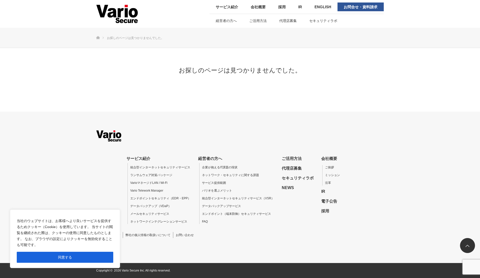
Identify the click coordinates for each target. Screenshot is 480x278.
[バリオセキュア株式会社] (128, 13)
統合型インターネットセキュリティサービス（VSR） (238, 198)
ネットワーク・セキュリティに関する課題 (230, 175)
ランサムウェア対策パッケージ (151, 175)
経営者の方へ (226, 21)
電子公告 (329, 201)
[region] (65, 239)
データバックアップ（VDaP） (150, 206)
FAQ (205, 221)
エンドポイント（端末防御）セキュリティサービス (236, 214)
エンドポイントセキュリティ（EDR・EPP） (160, 198)
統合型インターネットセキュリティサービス (160, 167)
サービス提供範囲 (214, 183)
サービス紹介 (227, 7)
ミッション (332, 175)
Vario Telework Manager (146, 190)
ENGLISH (322, 7)
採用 (282, 7)
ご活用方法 (258, 21)
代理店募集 (288, 21)
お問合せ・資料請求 (361, 7)
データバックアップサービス (221, 206)
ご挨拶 (329, 167)
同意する (65, 257)
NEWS (288, 188)
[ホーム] (98, 29)
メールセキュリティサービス (149, 214)
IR (300, 7)
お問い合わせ (185, 235)
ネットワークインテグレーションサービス (158, 221)
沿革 (328, 183)
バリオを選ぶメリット (217, 190)
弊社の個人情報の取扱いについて (148, 235)
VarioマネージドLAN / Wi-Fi (149, 183)
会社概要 (258, 7)
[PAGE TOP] (467, 245)
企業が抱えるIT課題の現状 (220, 167)
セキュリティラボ (323, 21)
